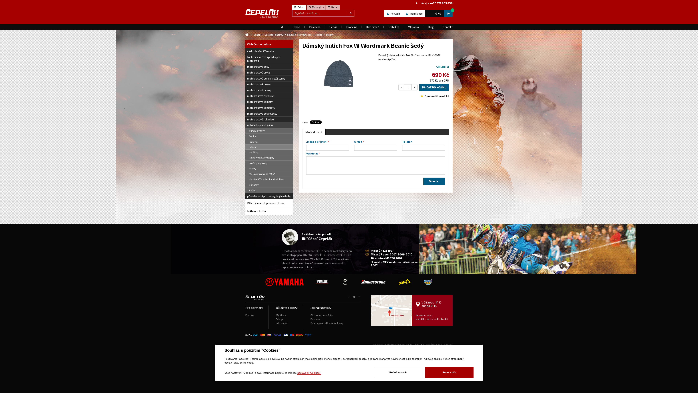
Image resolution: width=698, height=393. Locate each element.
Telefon (407, 141)
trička (252, 190)
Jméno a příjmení (316, 141)
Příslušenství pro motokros (265, 203)
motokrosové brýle (258, 72)
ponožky (254, 184)
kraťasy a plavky (258, 163)
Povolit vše (449, 372)
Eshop (279, 319)
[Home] (282, 27)
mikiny (252, 168)
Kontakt (249, 315)
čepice (252, 136)
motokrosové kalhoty (260, 101)
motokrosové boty (258, 66)
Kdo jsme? (281, 323)
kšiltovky (253, 141)
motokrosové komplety (261, 107)
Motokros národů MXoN (262, 173)
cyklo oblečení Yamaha (260, 51)
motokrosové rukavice (260, 119)
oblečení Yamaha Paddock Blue (266, 179)
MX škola (281, 315)
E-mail (358, 141)
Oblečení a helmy (259, 44)
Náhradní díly (256, 211)
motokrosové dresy (259, 84)
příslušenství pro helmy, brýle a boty (269, 196)
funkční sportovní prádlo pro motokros (263, 58)
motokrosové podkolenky (262, 113)
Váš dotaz (312, 153)
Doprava (315, 319)
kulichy (252, 147)
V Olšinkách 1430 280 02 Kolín (432, 304)
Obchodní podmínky (321, 315)
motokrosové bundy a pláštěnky (266, 78)
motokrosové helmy (259, 90)
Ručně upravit (398, 372)
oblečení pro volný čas (260, 125)
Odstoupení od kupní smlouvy (326, 323)
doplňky (253, 152)
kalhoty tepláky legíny (261, 157)
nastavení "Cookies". (309, 372)
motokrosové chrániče (260, 96)
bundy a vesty (257, 130)
